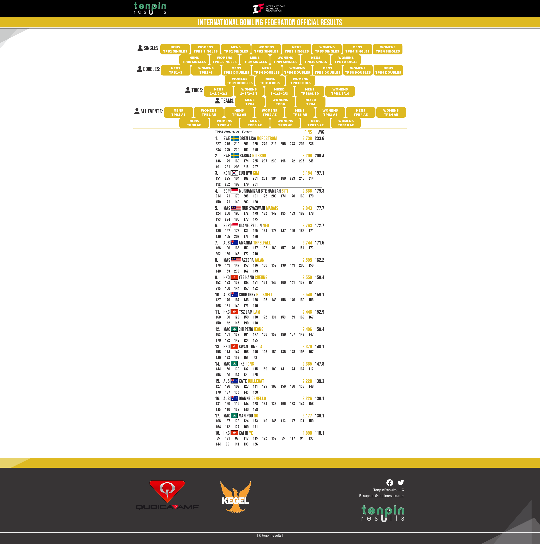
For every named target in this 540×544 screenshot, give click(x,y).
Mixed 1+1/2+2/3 (279, 91)
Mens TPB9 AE (255, 122)
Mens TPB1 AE (178, 112)
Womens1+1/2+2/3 (249, 91)
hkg (245, 278)
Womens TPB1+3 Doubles (206, 71)
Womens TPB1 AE (208, 112)
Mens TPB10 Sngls (315, 59)
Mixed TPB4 (310, 101)
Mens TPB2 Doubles (236, 70)
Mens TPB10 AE (315, 122)
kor (241, 173)
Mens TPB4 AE (361, 112)
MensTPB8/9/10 (310, 91)
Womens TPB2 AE (269, 112)
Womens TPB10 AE (346, 122)
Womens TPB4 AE (391, 112)
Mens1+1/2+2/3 (218, 91)
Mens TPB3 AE (300, 112)
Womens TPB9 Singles (285, 59)
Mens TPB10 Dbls (270, 80)
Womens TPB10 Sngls (346, 59)
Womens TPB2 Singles (266, 49)
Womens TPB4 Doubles (297, 70)
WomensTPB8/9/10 (340, 91)
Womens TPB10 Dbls (300, 80)
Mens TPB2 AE (239, 112)
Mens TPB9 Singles (255, 59)
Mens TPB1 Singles (175, 49)
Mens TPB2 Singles (236, 49)
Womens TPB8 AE (224, 122)
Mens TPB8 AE (194, 122)
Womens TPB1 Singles (205, 49)
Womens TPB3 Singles (327, 49)
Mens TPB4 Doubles (267, 70)
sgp (255, 191)
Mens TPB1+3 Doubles (176, 71)
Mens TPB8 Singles (194, 59)
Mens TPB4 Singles (357, 49)
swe (250, 139)
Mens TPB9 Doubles (388, 70)
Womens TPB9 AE (285, 122)
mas (250, 208)
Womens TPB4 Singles (388, 49)
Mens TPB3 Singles (297, 49)
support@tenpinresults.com (383, 496)
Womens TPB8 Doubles (358, 70)
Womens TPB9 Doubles (240, 80)
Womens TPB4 (280, 101)
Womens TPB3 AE (330, 112)
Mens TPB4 (250, 101)
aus (247, 243)
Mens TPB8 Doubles (327, 70)
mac (243, 329)
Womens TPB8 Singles (224, 59)
